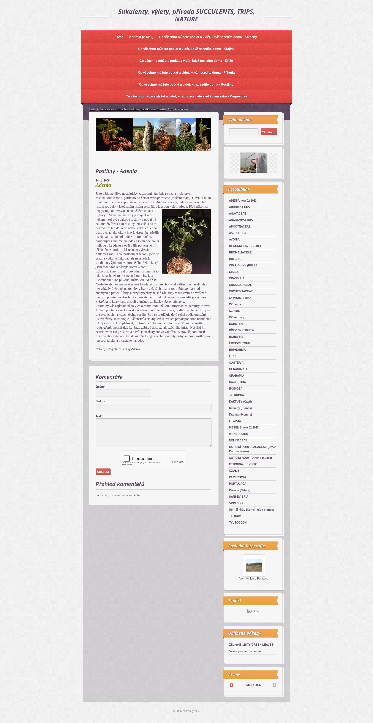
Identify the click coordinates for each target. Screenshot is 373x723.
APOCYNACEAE (240, 226)
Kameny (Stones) (240, 408)
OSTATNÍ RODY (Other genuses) (250, 457)
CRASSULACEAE (240, 285)
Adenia (135, 349)
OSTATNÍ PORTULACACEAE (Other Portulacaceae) (252, 449)
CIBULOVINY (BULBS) (243, 265)
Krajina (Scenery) (240, 414)
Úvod (92, 109)
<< (231, 685)
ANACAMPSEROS (241, 220)
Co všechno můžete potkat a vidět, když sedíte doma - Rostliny (133, 109)
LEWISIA (235, 421)
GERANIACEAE (239, 369)
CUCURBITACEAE (241, 291)
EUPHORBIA (237, 349)
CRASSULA (236, 278)
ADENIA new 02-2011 (242, 200)
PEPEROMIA (237, 477)
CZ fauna (235, 304)
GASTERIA (236, 362)
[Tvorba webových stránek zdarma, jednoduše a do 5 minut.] (199, 711)
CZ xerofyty (236, 317)
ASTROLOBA (238, 233)
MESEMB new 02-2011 (243, 427)
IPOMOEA (235, 388)
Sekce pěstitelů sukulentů (246, 651)
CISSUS (234, 272)
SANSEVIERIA (238, 496)
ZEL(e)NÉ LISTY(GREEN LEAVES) (251, 644)
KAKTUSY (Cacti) (240, 401)
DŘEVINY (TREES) (241, 330)
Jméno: (101, 386)
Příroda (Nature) (239, 490)
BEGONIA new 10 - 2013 (245, 246)
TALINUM (235, 516)
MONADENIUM (238, 434)
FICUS (233, 356)
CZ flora (234, 310)
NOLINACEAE (238, 440)
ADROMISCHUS (239, 207)
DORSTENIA (237, 323)
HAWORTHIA (237, 382)
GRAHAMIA (236, 375)
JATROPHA (236, 395)
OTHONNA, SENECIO (243, 464)
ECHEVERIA (237, 336)
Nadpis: (101, 401)
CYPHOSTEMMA (240, 297)
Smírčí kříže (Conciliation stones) (251, 509)
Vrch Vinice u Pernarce (253, 578)
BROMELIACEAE (240, 252)
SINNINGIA (236, 503)
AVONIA (234, 239)
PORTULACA (237, 483)
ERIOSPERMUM (239, 343)
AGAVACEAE (237, 213)
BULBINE (235, 259)
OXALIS (234, 470)
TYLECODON (238, 522)
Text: (99, 416)
